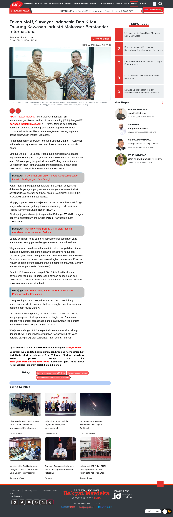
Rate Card (15, 490)
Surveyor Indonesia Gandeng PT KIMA (51, 373)
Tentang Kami (30, 490)
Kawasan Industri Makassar (25, 124)
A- (18, 111)
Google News (73, 347)
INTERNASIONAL (107, 4)
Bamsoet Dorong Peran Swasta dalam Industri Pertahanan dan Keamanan (43, 292)
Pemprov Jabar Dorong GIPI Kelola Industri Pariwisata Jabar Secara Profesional (42, 230)
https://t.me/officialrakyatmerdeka (29, 361)
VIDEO (119, 4)
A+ (12, 111)
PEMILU (38, 4)
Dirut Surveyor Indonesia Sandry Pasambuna (53, 377)
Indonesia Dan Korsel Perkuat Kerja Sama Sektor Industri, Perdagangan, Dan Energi (45, 177)
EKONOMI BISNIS (81, 4)
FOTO (126, 4)
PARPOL (68, 4)
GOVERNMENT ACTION (53, 4)
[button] (154, 4)
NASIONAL (94, 4)
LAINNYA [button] (142, 4)
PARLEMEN (28, 4)
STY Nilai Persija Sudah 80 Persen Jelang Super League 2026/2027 (75, 11)
